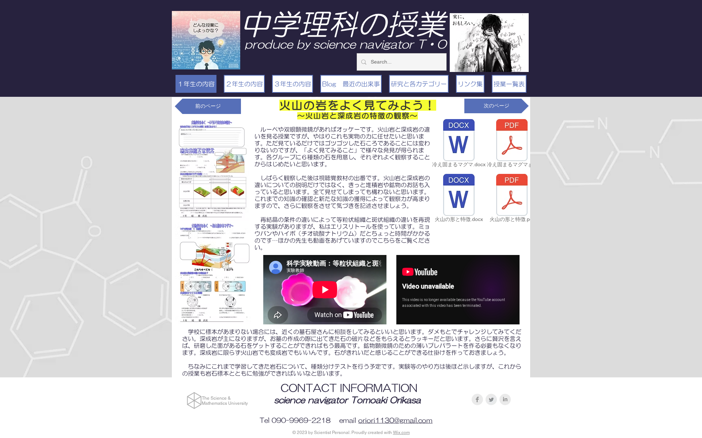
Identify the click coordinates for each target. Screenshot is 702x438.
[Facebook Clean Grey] (477, 399)
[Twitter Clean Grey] (491, 399)
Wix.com (401, 432)
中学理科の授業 (342, 24)
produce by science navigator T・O (345, 44)
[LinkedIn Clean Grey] (505, 399)
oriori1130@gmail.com (395, 420)
